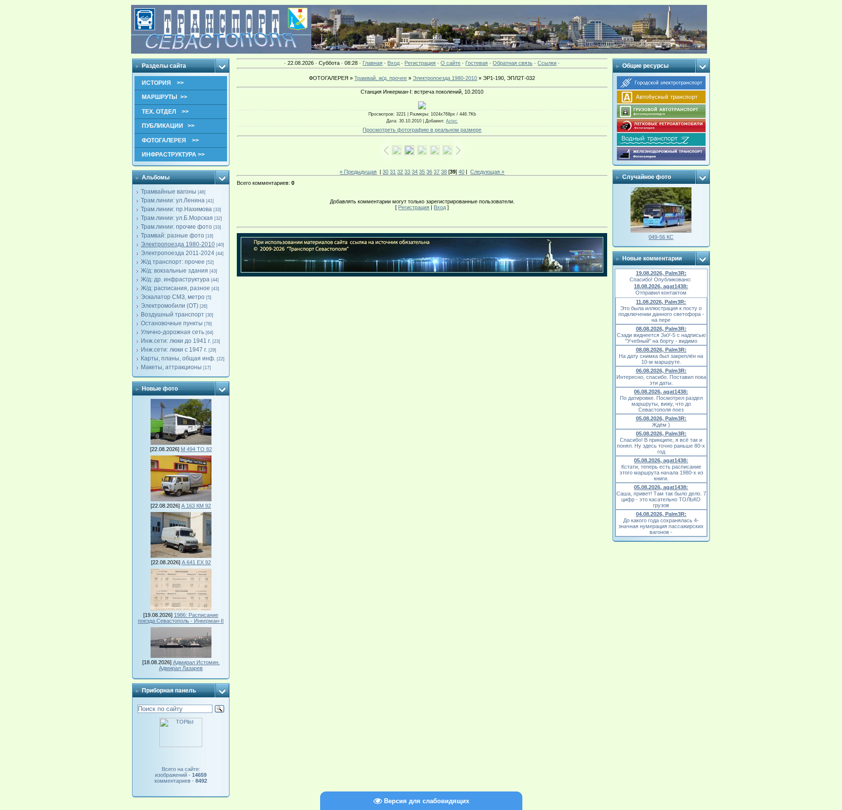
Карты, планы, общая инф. (178, 358)
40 (461, 172)
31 (393, 172)
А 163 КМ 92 (196, 506)
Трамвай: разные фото (172, 235)
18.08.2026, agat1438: (661, 286)
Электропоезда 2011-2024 (177, 253)
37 (437, 172)
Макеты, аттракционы (171, 367)
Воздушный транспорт (172, 314)
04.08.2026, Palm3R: (661, 514)
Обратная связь (513, 63)
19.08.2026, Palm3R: (661, 273)
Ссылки (546, 63)
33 (407, 172)
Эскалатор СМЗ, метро (173, 297)
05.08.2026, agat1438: (661, 460)
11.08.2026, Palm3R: (661, 302)
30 (385, 172)
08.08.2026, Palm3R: (661, 329)
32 (400, 172)
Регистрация (420, 63)
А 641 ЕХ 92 (196, 562)
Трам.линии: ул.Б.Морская (177, 218)
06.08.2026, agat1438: (661, 392)
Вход (393, 63)
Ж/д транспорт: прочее (173, 261)
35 (422, 172)
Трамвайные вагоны (168, 191)
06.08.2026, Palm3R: (661, 371)
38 (444, 172)
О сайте (450, 63)
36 (429, 172)
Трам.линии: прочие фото (176, 226)
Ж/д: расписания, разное (175, 288)
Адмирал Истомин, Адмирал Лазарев (189, 665)
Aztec (452, 121)
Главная (373, 63)
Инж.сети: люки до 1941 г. (176, 340)
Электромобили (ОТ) (169, 305)
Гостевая (476, 63)
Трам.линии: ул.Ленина (173, 200)
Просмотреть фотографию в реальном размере (422, 130)
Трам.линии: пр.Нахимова (176, 209)
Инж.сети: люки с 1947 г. (174, 349)
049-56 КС (661, 237)
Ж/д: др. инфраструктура (175, 279)
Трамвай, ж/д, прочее (380, 78)
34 (415, 172)
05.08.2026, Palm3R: (661, 418)
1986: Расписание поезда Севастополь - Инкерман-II (181, 618)
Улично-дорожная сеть (172, 332)
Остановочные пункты (172, 323)
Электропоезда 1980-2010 (178, 244)
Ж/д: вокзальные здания (174, 270)
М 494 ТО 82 (196, 449)
